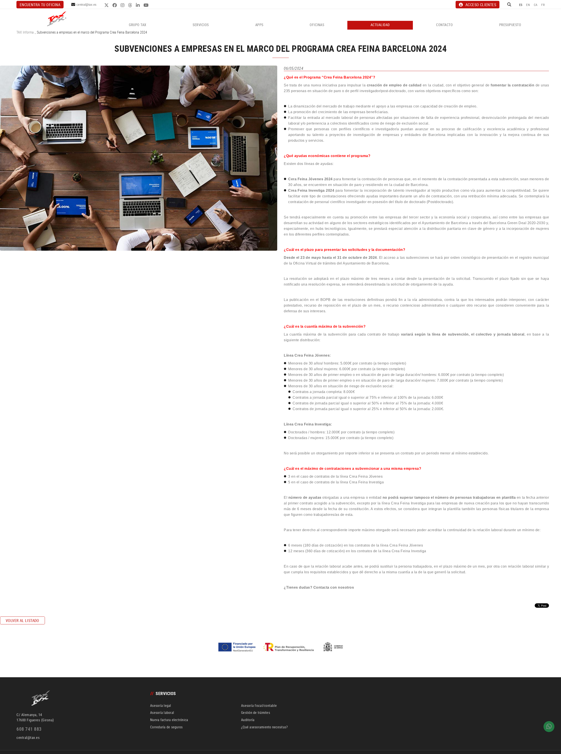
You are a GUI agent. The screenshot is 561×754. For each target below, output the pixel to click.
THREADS (130, 5)
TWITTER (107, 5)
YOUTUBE (147, 5)
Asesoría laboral (162, 712)
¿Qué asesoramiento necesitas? (264, 727)
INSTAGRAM (123, 5)
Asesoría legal (160, 705)
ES (520, 5)
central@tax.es (86, 4)
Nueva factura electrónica (169, 719)
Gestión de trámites (255, 712)
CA (536, 5)
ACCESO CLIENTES (480, 4)
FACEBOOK (115, 5)
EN (528, 5)
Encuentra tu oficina (40, 4)
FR (543, 5)
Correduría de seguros (166, 727)
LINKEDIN (138, 5)
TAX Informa (25, 32)
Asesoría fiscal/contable (259, 705)
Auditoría (247, 719)
